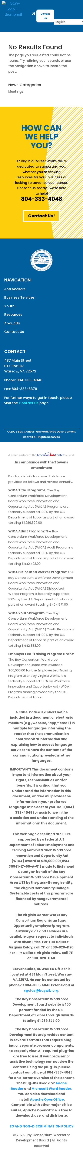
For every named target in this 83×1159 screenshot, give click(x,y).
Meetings (16, 91)
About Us (12, 323)
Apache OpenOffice (47, 1099)
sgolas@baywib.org (41, 990)
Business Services (19, 297)
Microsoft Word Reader (51, 1088)
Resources (13, 314)
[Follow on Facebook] (64, 7)
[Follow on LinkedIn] (24, 415)
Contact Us (45, 15)
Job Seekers (15, 289)
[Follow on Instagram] (73, 7)
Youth (9, 306)
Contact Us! (41, 216)
